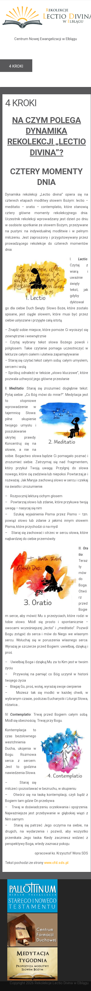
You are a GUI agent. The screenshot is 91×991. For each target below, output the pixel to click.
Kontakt (45, 79)
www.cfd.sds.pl (56, 863)
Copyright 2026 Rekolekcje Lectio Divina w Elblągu (49, 983)
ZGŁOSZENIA (52, 66)
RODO (14, 79)
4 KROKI (16, 66)
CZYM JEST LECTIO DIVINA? (34, 53)
